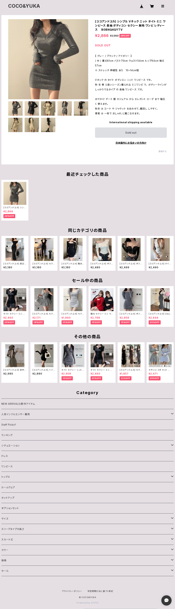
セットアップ (8, 497)
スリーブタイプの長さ (12, 529)
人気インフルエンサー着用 (15, 414)
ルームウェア (8, 487)
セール (5, 570)
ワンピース (7, 466)
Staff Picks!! (8, 424)
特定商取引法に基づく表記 (100, 591)
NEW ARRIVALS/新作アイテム (18, 403)
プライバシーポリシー (72, 591)
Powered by (84, 602)
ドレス (4, 455)
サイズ (4, 518)
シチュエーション (10, 445)
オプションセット (10, 508)
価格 (3, 560)
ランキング (7, 435)
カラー (4, 549)
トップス (5, 476)
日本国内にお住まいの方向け (131, 142)
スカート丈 (7, 539)
